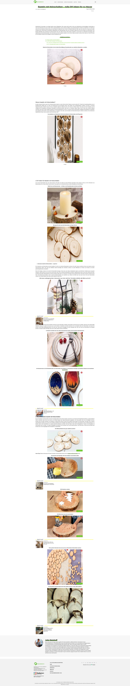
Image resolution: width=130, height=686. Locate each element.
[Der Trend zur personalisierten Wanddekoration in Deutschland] (39, 485)
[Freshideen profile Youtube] (90, 662)
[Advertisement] (65, 17)
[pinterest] (81, 50)
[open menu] (95, 2)
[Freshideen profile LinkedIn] (94, 662)
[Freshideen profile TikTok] (85, 662)
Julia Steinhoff (42, 9)
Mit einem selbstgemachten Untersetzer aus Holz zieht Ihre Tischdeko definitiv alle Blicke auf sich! (66, 42)
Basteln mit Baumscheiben (73, 453)
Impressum (52, 667)
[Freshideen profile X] (92, 662)
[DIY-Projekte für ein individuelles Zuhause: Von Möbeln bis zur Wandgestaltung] (39, 320)
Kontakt (51, 671)
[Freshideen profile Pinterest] (88, 662)
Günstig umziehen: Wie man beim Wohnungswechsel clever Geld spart (49, 543)
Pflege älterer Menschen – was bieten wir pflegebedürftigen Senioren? (49, 412)
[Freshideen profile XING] (96, 662)
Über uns (52, 669)
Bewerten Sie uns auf (87, 664)
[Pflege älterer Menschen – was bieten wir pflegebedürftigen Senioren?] (39, 413)
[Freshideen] (39, 2)
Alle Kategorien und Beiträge (56, 662)
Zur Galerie (79, 83)
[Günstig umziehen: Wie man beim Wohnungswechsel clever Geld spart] (39, 544)
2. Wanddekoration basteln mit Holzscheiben (56, 44)
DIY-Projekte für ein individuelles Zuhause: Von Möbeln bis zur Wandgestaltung (49, 319)
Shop (51, 664)
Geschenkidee (65, 369)
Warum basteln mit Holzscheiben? (53, 39)
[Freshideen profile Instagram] (83, 662)
